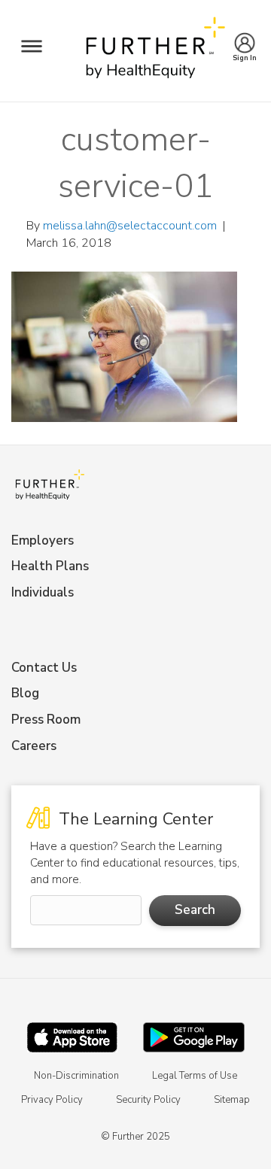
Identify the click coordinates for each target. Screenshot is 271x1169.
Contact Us (44, 667)
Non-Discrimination (76, 1075)
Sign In (245, 53)
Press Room (46, 719)
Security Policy (148, 1100)
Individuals (42, 592)
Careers (33, 746)
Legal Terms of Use (194, 1075)
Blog (25, 693)
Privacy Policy (52, 1100)
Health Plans (50, 566)
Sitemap (232, 1100)
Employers (42, 540)
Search (195, 909)
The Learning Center (133, 819)
